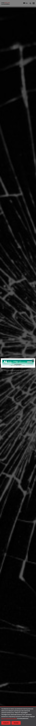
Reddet (16, 723)
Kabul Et (6, 723)
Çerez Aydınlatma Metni (9, 718)
